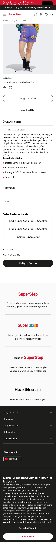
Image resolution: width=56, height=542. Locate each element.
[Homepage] (15, 14)
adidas (7, 78)
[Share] (4, 88)
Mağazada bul (28, 98)
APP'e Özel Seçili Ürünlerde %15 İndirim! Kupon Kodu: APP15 (28, 10)
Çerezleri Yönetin (28, 528)
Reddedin (40, 508)
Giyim (14, 21)
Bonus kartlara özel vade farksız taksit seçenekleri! (28, 5)
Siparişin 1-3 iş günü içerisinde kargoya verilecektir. (28, 7)
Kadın (5, 21)
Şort (24, 21)
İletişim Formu (28, 263)
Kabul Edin (28, 536)
